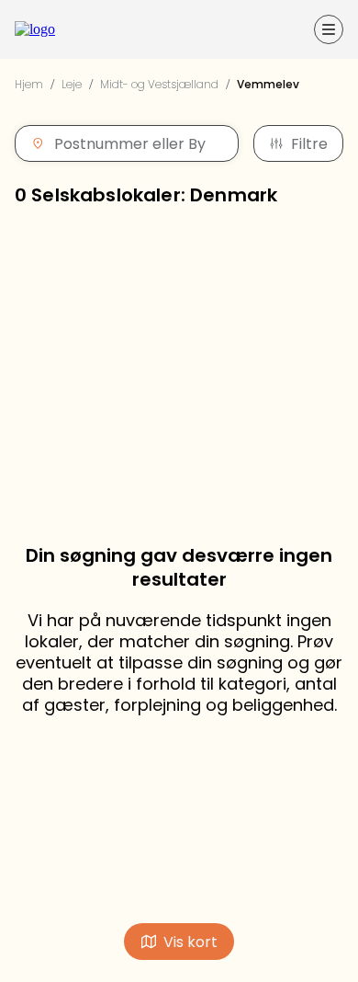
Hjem (29, 84)
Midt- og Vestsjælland (159, 84)
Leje (72, 84)
